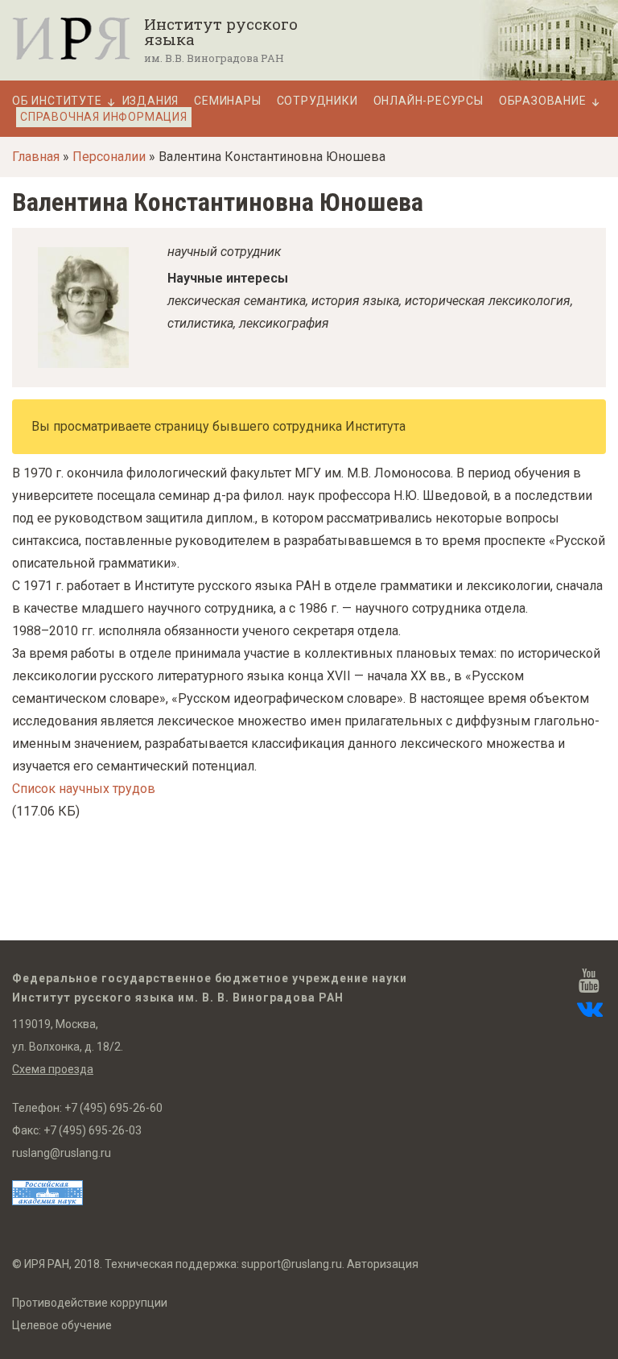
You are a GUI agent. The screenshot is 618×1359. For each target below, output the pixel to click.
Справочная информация (103, 116)
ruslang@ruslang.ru (61, 1152)
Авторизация (382, 1264)
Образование (543, 101)
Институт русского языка (221, 31)
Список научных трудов (83, 788)
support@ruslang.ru (291, 1264)
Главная (36, 156)
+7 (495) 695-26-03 (92, 1130)
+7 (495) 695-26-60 (113, 1107)
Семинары (227, 101)
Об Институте (57, 101)
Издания (150, 101)
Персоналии (109, 156)
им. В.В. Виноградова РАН (214, 58)
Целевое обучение (62, 1325)
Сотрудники (317, 101)
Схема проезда (52, 1069)
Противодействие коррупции (89, 1302)
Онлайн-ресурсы (428, 101)
